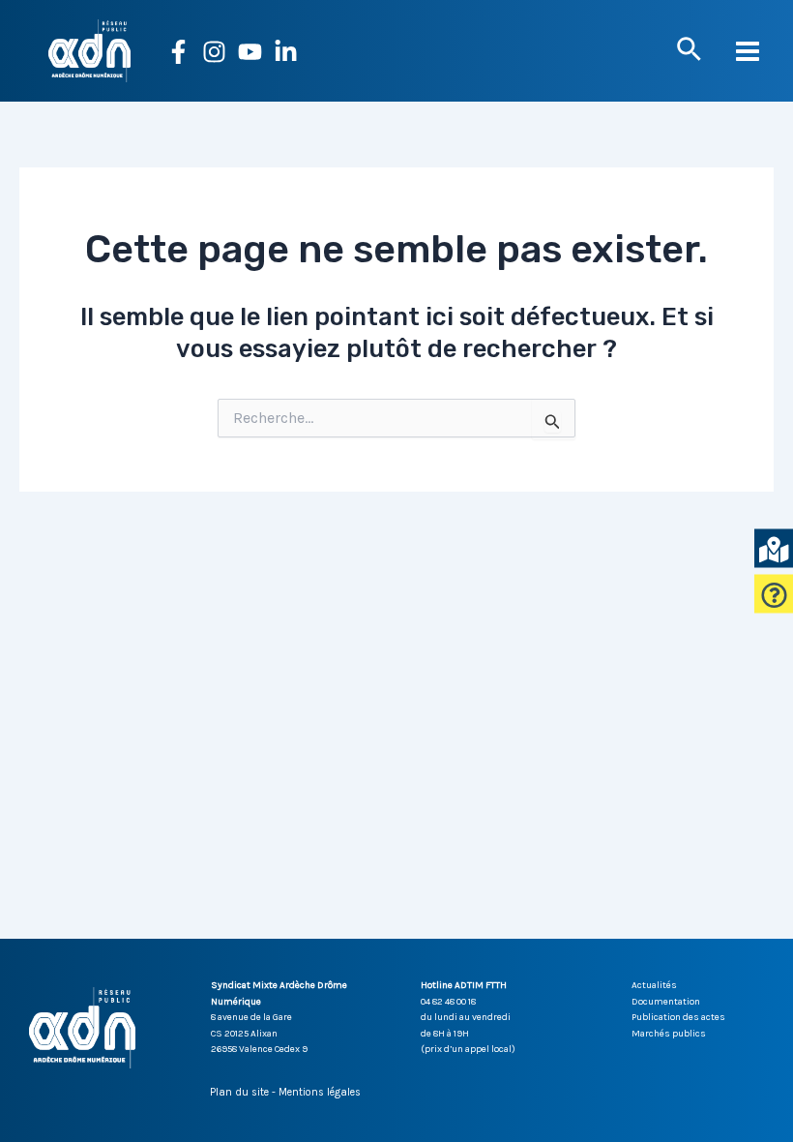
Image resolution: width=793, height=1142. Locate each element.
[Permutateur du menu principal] (748, 51)
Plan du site (239, 1092)
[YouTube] (250, 52)
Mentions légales (320, 1092)
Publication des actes (678, 1017)
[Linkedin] (286, 52)
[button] (689, 50)
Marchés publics (668, 1033)
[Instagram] (214, 52)
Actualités (654, 985)
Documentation (665, 1001)
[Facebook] (178, 52)
